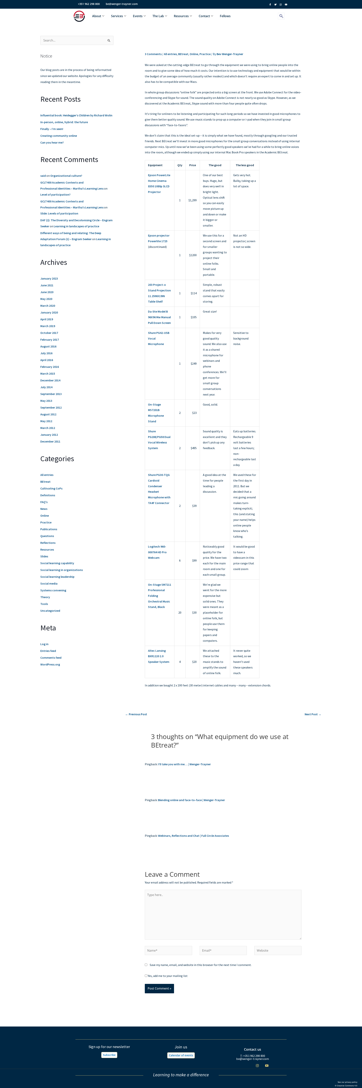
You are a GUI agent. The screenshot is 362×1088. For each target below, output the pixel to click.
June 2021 (46, 285)
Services (117, 16)
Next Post (313, 714)
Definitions (47, 495)
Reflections (47, 543)
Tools (44, 604)
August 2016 (48, 346)
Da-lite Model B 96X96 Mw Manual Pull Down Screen (159, 317)
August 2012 (48, 414)
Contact (204, 16)
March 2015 (47, 373)
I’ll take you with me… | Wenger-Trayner (184, 764)
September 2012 (51, 407)
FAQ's (44, 502)
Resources (181, 16)
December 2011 (50, 441)
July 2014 (46, 387)
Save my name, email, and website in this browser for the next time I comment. (201, 965)
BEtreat (45, 481)
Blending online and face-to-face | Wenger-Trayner (191, 800)
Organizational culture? (66, 175)
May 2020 (46, 299)
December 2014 (50, 380)
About (96, 16)
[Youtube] (266, 1065)
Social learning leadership (57, 577)
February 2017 (49, 339)
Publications (48, 529)
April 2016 (46, 360)
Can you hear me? (52, 142)
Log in (44, 644)
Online (44, 515)
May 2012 (46, 421)
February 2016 (49, 367)
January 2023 (49, 278)
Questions (47, 536)
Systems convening (53, 590)
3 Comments (153, 54)
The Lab (158, 16)
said (43, 175)
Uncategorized (50, 610)
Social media (49, 583)
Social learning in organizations (61, 570)
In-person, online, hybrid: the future (64, 122)
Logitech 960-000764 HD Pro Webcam (157, 552)
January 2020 (49, 312)
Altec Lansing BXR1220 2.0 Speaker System (158, 656)
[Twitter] (247, 1066)
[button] (281, 16)
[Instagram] (257, 1065)
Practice (45, 522)
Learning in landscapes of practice (76, 226)
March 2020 (47, 305)
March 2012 (47, 428)
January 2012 (49, 434)
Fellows (225, 16)
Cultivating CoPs (51, 488)
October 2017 (49, 333)
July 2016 (46, 353)
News (43, 509)
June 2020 (46, 292)
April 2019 (46, 319)
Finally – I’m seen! (51, 129)
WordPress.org (50, 664)
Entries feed (48, 651)
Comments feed (50, 657)
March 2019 (47, 326)
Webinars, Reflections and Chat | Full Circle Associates (193, 836)
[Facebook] (238, 1066)
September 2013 (51, 394)
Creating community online (58, 136)
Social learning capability (57, 563)
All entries (46, 475)
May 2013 (46, 401)
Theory (45, 597)
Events (138, 16)
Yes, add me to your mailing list (167, 976)
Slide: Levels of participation (59, 213)
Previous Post (136, 714)
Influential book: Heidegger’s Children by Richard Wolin (76, 115)
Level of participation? (55, 194)
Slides (44, 556)
